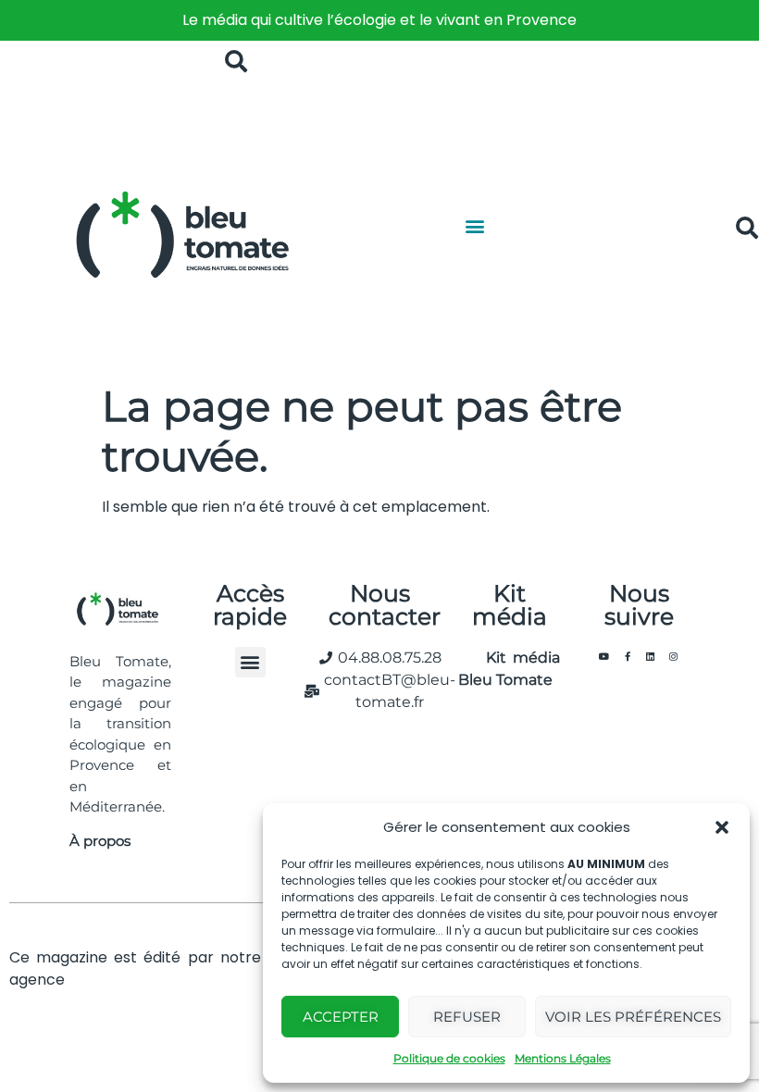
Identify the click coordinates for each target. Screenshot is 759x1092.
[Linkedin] (650, 656)
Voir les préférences (633, 1016)
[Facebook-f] (627, 656)
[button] (722, 827)
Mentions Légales (563, 1058)
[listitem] (379, 20)
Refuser (467, 1016)
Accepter (341, 1016)
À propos (100, 841)
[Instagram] (674, 656)
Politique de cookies (449, 1058)
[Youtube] (604, 656)
